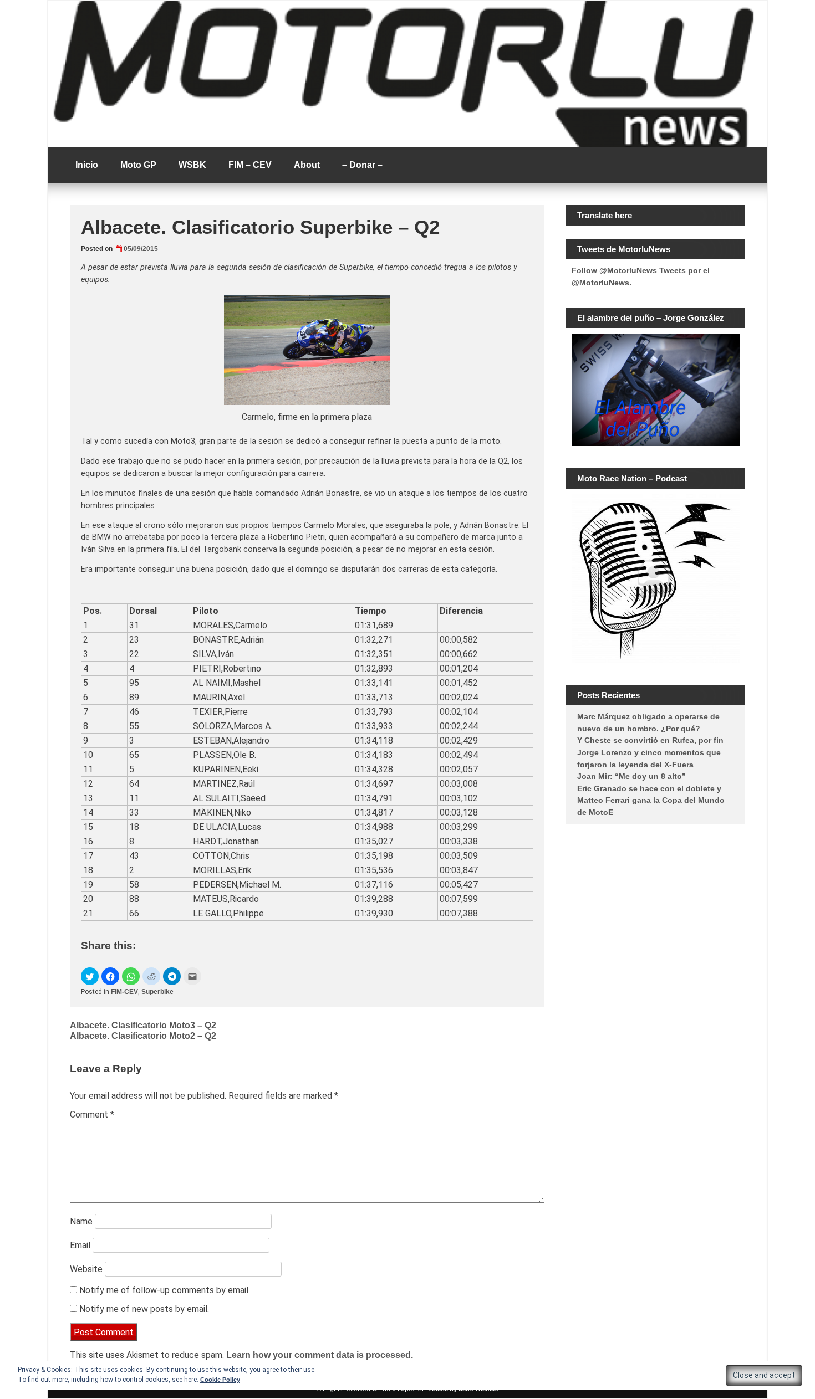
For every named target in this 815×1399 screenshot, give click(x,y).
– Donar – (362, 165)
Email (80, 1245)
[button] (90, 976)
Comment (92, 1114)
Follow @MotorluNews (614, 270)
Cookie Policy (220, 1379)
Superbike (157, 992)
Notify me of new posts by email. (144, 1309)
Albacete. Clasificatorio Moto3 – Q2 (143, 1025)
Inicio (86, 165)
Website (86, 1269)
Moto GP (138, 165)
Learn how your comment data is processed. (319, 1355)
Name (81, 1221)
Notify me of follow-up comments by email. (164, 1290)
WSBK (192, 165)
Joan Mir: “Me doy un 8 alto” (631, 776)
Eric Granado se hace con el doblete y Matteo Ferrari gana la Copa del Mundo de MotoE (651, 800)
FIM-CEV (124, 992)
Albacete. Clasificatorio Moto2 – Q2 (143, 1036)
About (307, 165)
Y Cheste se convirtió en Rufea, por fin (650, 740)
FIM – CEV (250, 165)
